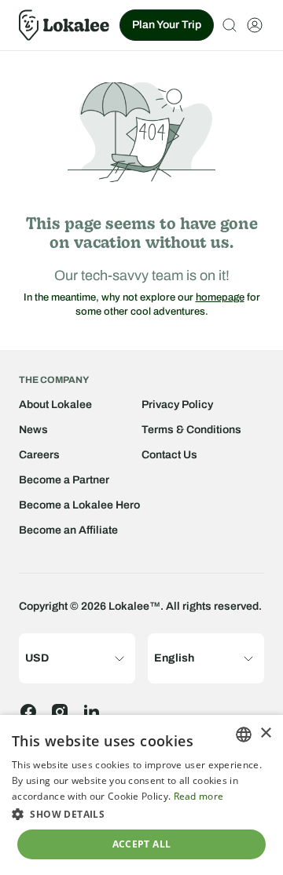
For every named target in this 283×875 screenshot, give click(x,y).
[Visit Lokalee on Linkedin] (91, 711)
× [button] (265, 733)
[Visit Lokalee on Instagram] (59, 711)
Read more (199, 796)
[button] (141, 813)
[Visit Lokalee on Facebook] (28, 711)
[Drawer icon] (254, 25)
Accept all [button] (141, 844)
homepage (220, 297)
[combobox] (244, 734)
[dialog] (141, 795)
